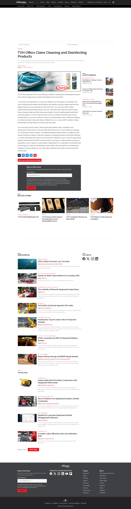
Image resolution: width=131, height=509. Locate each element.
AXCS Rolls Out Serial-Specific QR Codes (92, 112)
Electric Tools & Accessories (46, 273)
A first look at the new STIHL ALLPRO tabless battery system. (56, 280)
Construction (42, 431)
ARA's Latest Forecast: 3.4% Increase (54, 261)
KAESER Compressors (47, 385)
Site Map (83, 503)
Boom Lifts (41, 303)
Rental (20, 48)
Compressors (42, 378)
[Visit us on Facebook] (83, 258)
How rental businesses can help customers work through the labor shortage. (57, 442)
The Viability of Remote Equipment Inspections (58, 289)
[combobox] (41, 44)
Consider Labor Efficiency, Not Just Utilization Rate (57, 435)
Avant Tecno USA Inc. (47, 438)
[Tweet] (31, 155)
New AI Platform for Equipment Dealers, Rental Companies (58, 400)
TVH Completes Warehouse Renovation (76, 218)
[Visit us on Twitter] (88, 258)
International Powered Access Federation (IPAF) (55, 359)
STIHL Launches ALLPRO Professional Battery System (58, 339)
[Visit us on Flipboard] (70, 473)
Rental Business (42, 259)
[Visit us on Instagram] (92, 258)
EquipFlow (44, 420)
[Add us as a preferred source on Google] (35, 155)
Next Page (33, 449)
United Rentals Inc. (47, 324)
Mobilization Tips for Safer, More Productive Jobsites (57, 321)
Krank (43, 292)
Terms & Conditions (74, 503)
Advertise (55, 503)
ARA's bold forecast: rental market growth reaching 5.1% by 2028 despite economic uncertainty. (59, 267)
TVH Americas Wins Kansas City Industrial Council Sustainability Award (52, 219)
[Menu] (113, 2)
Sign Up (31, 187)
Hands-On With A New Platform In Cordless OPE (92, 90)
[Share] (23, 155)
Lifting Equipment (23, 214)
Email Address (31, 172)
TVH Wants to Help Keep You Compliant (101, 218)
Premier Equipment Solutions (50, 403)
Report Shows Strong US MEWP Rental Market (58, 356)
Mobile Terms (43, 185)
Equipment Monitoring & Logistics (48, 287)
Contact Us (48, 503)
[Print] (19, 155)
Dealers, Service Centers (45, 396)
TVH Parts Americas (27, 67)
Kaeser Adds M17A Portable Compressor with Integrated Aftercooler (57, 381)
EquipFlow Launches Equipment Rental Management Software (55, 416)
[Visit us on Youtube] (66, 473)
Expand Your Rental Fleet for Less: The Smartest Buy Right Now (92, 103)
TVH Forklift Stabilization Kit (28, 217)
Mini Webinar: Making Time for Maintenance (92, 81)
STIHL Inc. (44, 278)
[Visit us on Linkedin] (96, 258)
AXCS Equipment (46, 308)
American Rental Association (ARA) (51, 264)
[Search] (109, 2)
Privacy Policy (53, 185)
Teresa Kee (23, 372)
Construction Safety (44, 317)
